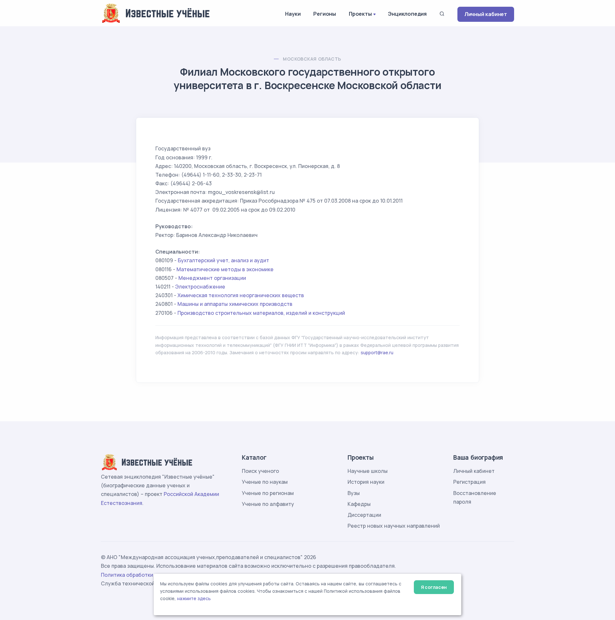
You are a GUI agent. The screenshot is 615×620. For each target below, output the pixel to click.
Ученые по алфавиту (268, 503)
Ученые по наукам (265, 481)
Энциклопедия (407, 13)
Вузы (354, 493)
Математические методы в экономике (225, 269)
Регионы (324, 13)
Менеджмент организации (212, 277)
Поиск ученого (260, 470)
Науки (292, 13)
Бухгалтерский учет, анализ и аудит (223, 260)
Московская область (312, 59)
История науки (366, 481)
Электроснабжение (200, 286)
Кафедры (359, 503)
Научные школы (368, 470)
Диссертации (364, 514)
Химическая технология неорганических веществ (240, 295)
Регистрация (469, 481)
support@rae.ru (377, 352)
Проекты (360, 13)
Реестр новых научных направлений (394, 525)
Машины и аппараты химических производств (234, 303)
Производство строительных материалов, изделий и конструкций (261, 312)
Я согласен (434, 587)
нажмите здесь (194, 598)
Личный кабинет (485, 14)
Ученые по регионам (268, 493)
